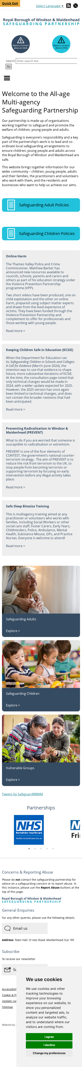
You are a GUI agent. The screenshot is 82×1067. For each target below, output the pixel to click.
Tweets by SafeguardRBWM (22, 794)
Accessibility (10, 989)
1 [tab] (29, 849)
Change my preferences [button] (49, 1053)
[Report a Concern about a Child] (61, 44)
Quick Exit (10, 3)
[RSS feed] (68, 6)
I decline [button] (49, 1045)
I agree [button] (49, 1036)
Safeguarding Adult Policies (44, 205)
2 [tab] (35, 849)
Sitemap (7, 1007)
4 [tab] (47, 849)
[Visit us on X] (75, 6)
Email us (20, 928)
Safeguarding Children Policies (47, 233)
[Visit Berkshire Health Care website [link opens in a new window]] (41, 830)
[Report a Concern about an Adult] (20, 44)
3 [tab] (41, 849)
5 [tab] (53, 849)
